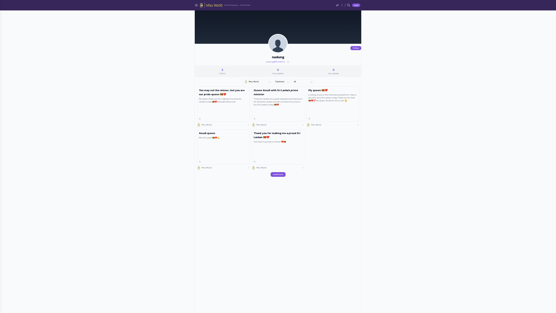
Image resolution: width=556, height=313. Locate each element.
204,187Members (231, 5)
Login (356, 5)
